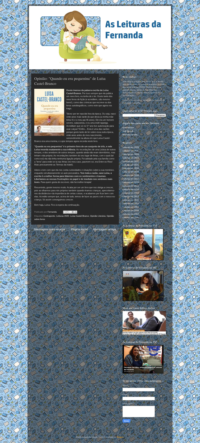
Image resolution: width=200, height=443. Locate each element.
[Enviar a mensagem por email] (64, 212)
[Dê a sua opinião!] (67, 212)
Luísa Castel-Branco (79, 216)
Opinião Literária (98, 216)
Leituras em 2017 (131, 179)
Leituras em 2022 (131, 161)
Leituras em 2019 (131, 172)
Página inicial (79, 229)
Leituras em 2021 (131, 165)
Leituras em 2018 (131, 175)
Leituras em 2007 (131, 214)
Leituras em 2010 (131, 203)
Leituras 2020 (62, 216)
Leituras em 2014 (131, 189)
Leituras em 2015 (131, 186)
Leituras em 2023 (131, 158)
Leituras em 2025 (131, 151)
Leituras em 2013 (131, 193)
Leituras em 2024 (131, 154)
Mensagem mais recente (49, 229)
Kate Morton (128, 128)
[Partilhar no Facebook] (72, 212)
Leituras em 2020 (131, 168)
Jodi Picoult (128, 131)
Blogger (120, 437)
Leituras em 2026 (131, 147)
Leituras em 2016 (131, 182)
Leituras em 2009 (131, 207)
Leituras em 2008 (131, 210)
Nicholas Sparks (130, 135)
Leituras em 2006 (131, 218)
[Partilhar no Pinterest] (75, 212)
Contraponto (49, 216)
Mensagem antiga (104, 229)
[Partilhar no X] (70, 212)
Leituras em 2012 (131, 196)
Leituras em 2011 (131, 200)
